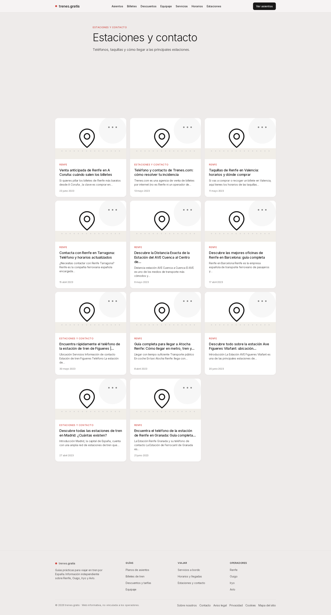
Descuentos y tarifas (138, 583)
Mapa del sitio (267, 605)
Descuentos (148, 6)
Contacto (205, 605)
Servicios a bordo (189, 569)
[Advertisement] (165, 86)
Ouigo (234, 576)
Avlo (232, 589)
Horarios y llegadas (190, 576)
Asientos (117, 6)
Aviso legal (220, 605)
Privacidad (236, 605)
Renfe (234, 569)
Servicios (182, 6)
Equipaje (166, 6)
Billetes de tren (135, 576)
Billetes (132, 6)
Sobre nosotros (187, 605)
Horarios (197, 6)
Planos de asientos (137, 569)
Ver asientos (264, 6)
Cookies (250, 605)
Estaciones (214, 6)
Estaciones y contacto (191, 583)
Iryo (232, 583)
